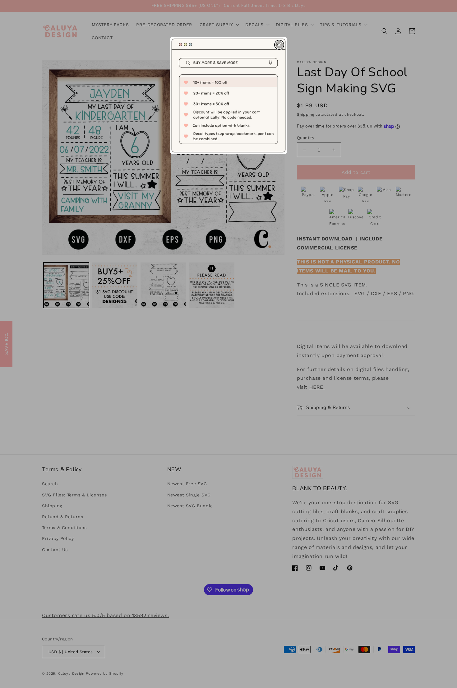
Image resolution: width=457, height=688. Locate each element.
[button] (279, 45)
